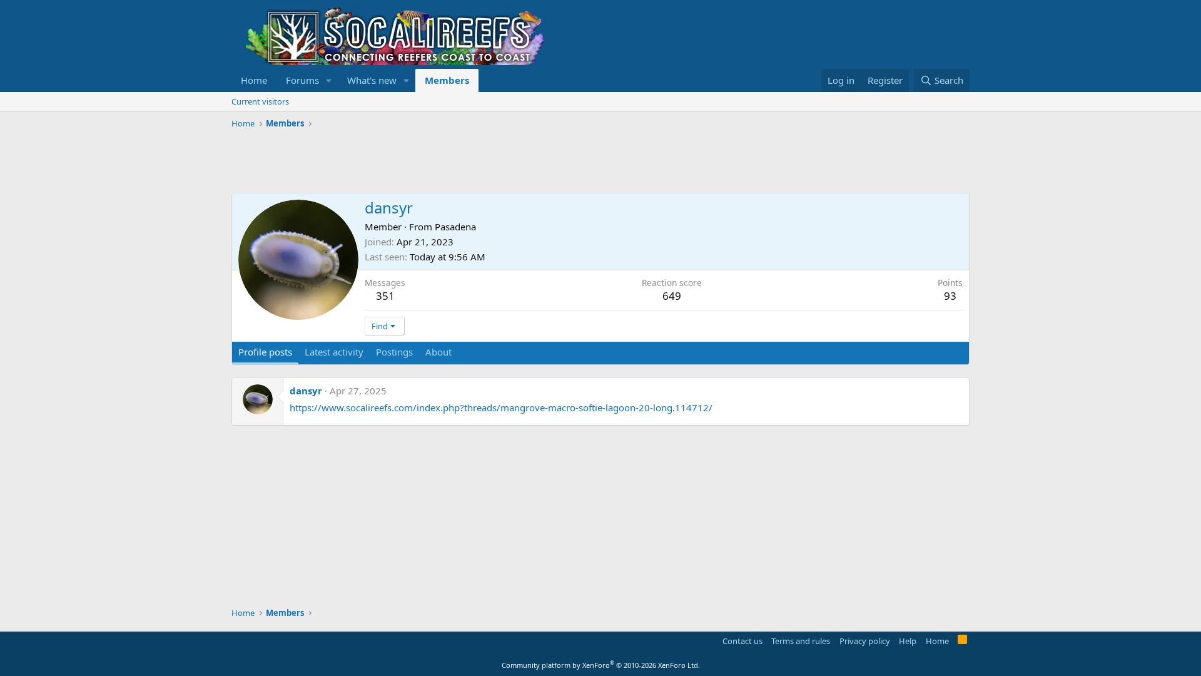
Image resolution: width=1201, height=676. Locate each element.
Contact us (742, 641)
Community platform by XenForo (601, 665)
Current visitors (260, 101)
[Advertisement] (459, 161)
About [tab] (438, 352)
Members (447, 80)
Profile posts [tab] (265, 352)
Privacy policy (864, 641)
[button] (329, 80)
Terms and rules (800, 641)
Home (254, 80)
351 (385, 296)
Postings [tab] (394, 352)
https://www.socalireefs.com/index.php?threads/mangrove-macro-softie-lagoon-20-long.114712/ (501, 407)
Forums (302, 80)
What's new (372, 80)
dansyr (306, 390)
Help (907, 641)
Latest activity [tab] (334, 352)
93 (950, 296)
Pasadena (455, 226)
